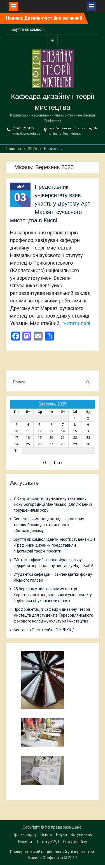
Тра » (58, 462)
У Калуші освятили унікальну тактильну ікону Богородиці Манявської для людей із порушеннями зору (52, 504)
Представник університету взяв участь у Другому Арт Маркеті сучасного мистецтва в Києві (50, 203)
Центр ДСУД (47, 842)
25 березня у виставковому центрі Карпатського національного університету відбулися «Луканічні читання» (52, 595)
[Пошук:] (50, 382)
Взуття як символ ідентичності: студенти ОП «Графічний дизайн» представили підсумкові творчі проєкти (54, 545)
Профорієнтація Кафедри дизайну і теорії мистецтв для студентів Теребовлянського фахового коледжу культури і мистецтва (53, 615)
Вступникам (82, 834)
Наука (61, 834)
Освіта (46, 834)
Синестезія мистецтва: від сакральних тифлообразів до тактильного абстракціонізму (48, 525)
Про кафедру (25, 834)
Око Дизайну (75, 842)
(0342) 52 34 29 (23, 128)
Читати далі (76, 323)
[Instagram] (52, 40)
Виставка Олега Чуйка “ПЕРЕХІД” (43, 630)
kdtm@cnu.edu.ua (26, 134)
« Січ (46, 462)
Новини (25, 842)
